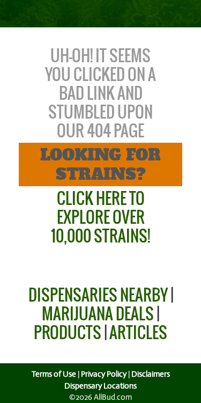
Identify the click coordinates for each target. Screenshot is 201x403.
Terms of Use (54, 374)
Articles (138, 332)
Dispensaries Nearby (98, 295)
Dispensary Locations (100, 386)
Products (67, 332)
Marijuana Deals (98, 314)
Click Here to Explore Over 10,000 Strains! (100, 217)
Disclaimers (150, 374)
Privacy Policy (103, 374)
